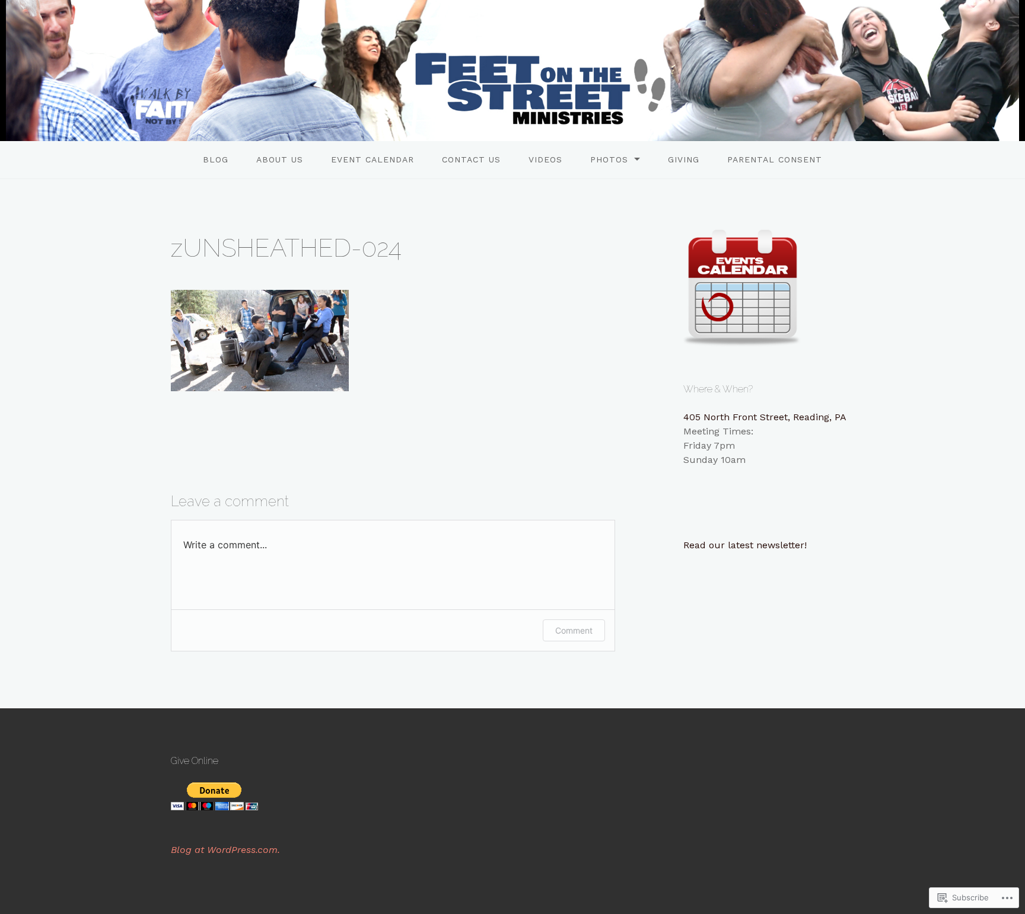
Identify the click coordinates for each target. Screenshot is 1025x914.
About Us (279, 159)
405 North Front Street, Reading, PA (764, 417)
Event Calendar (372, 159)
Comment (574, 630)
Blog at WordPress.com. (225, 849)
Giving (683, 159)
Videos (545, 159)
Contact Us (471, 159)
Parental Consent (774, 159)
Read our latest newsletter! (745, 545)
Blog (215, 159)
